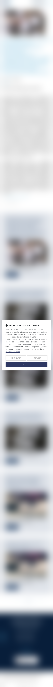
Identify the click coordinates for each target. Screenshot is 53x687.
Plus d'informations (13, 351)
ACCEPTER (27, 364)
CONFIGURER (15, 358)
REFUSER (37, 358)
